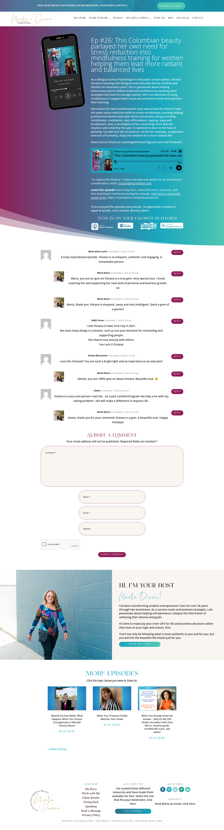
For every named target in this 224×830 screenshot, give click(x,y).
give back (182, 18)
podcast (159, 18)
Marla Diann (103, 272)
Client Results (91, 797)
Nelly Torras (97, 320)
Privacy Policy (91, 815)
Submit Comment (112, 554)
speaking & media (137, 18)
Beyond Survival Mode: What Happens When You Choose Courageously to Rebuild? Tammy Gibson (67, 720)
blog (170, 18)
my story (80, 18)
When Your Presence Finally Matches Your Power (112, 717)
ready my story (140, 644)
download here (171, 6)
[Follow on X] (175, 789)
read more (67, 732)
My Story (91, 789)
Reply (177, 252)
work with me (98, 18)
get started (133, 811)
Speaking (91, 806)
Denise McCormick (97, 355)
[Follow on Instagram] (169, 789)
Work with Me (91, 793)
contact (197, 18)
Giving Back (91, 802)
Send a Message (91, 811)
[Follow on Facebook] (162, 789)
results (118, 18)
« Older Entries (57, 749)
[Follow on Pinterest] (181, 789)
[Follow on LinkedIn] (187, 789)
